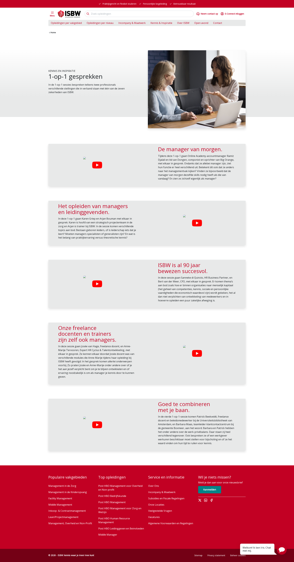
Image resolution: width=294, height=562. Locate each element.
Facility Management (60, 498)
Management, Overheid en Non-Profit (70, 523)
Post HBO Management (112, 502)
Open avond (201, 23)
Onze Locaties (156, 504)
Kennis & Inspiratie (161, 23)
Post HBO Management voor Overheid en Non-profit (120, 487)
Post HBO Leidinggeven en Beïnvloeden (121, 528)
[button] (282, 550)
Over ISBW (183, 23)
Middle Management (60, 504)
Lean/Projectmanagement (63, 517)
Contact (217, 23)
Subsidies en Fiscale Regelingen (166, 498)
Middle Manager (107, 534)
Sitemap (198, 555)
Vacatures (154, 517)
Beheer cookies (238, 555)
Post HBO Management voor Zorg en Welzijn (119, 510)
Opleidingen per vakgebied (66, 23)
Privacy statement (216, 555)
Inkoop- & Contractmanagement (67, 510)
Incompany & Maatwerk (132, 23)
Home (53, 32)
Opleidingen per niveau (100, 23)
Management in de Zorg (62, 486)
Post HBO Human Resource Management (114, 520)
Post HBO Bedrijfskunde (112, 496)
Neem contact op (209, 13)
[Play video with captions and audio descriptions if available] (97, 165)
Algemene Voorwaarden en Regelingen (170, 523)
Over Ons (153, 486)
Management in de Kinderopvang (67, 492)
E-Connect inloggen (234, 13)
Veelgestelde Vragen (160, 510)
